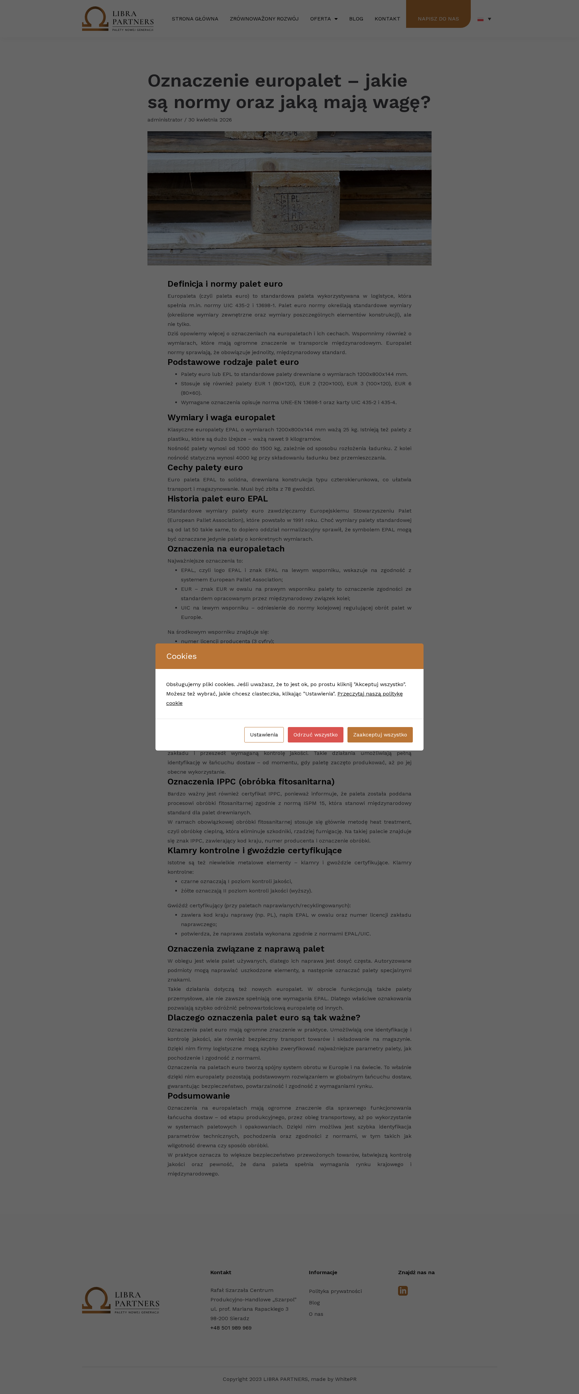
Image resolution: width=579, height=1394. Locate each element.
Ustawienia (264, 734)
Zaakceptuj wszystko (380, 734)
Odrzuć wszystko (316, 734)
